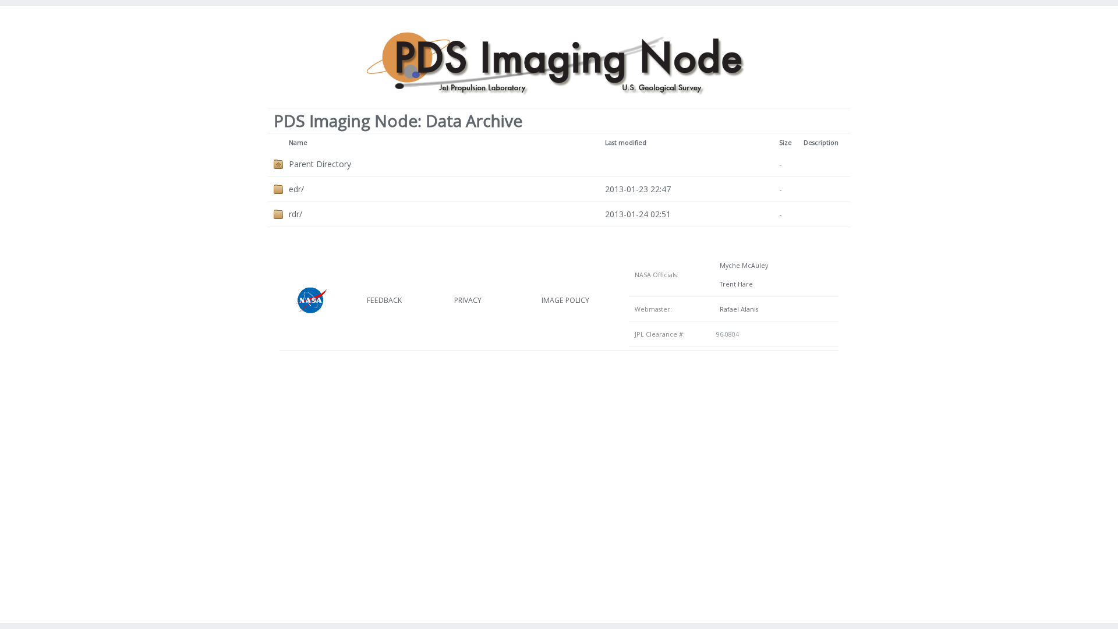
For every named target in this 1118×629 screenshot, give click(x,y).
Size (785, 143)
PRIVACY (468, 300)
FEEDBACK (384, 300)
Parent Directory (320, 163)
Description (821, 143)
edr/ (296, 189)
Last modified (625, 143)
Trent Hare (734, 284)
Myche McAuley (742, 266)
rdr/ (295, 214)
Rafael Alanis (737, 309)
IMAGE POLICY (565, 300)
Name (298, 143)
